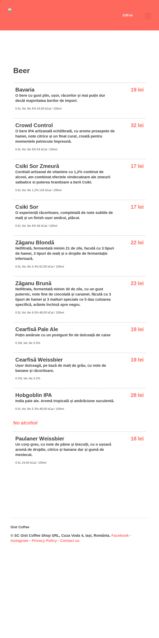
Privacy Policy (44, 541)
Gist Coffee (20, 527)
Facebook (120, 535)
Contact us (70, 541)
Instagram (19, 541)
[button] (148, 16)
